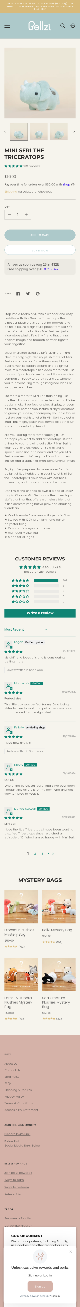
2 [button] (35, 853)
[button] (13, 166)
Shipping (10, 191)
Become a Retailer (18, 1218)
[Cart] (73, 26)
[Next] (75, 132)
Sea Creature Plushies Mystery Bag (56, 1002)
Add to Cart (39, 235)
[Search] (63, 26)
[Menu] (7, 26)
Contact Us (12, 1070)
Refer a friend (14, 1194)
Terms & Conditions (18, 1103)
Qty (7, 207)
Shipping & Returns (18, 1090)
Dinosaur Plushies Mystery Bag (19, 932)
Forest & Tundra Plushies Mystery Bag (18, 1002)
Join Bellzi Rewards (18, 1173)
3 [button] (42, 853)
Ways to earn (14, 1180)
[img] (13, 652)
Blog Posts (11, 1077)
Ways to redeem (16, 1187)
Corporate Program (18, 1226)
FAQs (8, 1083)
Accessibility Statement (21, 1110)
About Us (10, 1064)
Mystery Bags (40, 880)
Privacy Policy (14, 1097)
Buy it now (40, 250)
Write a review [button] (40, 613)
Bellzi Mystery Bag (57, 929)
